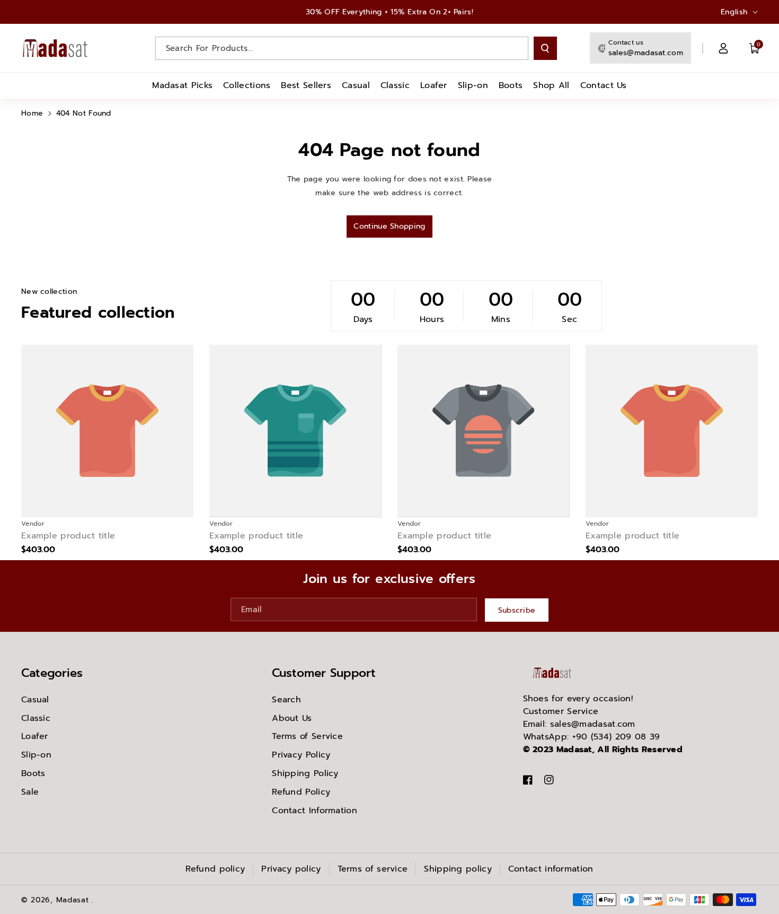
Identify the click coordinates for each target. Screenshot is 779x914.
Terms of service (373, 869)
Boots (33, 773)
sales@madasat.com (645, 52)
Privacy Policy (301, 754)
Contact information (551, 869)
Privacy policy (291, 869)
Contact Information (314, 810)
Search (286, 699)
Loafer (34, 736)
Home (32, 113)
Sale (30, 792)
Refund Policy (301, 792)
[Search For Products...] (545, 48)
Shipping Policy (305, 773)
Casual (35, 699)
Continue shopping (389, 226)
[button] (754, 48)
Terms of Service (307, 736)
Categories (52, 673)
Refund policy (215, 869)
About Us (292, 718)
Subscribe (517, 609)
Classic (35, 718)
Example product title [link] (68, 536)
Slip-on (36, 754)
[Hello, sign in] (723, 48)
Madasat (72, 900)
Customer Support (324, 673)
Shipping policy (458, 869)
